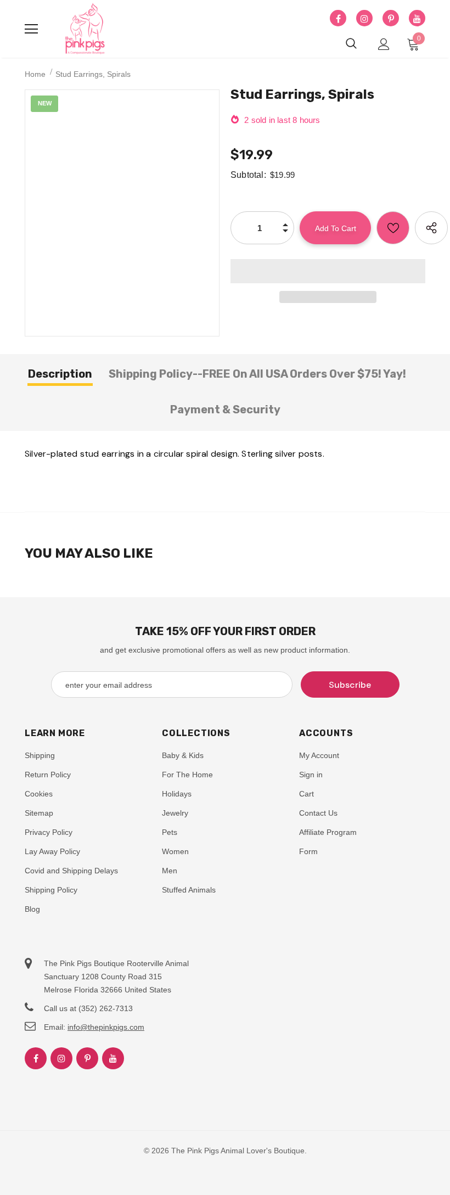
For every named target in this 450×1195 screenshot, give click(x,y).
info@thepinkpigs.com (106, 1027)
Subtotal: (248, 174)
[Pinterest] (391, 18)
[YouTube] (417, 18)
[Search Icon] (351, 43)
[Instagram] (364, 18)
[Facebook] (338, 18)
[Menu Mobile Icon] (31, 29)
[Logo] (85, 29)
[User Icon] (384, 44)
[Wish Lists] (392, 227)
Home (35, 74)
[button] (327, 271)
